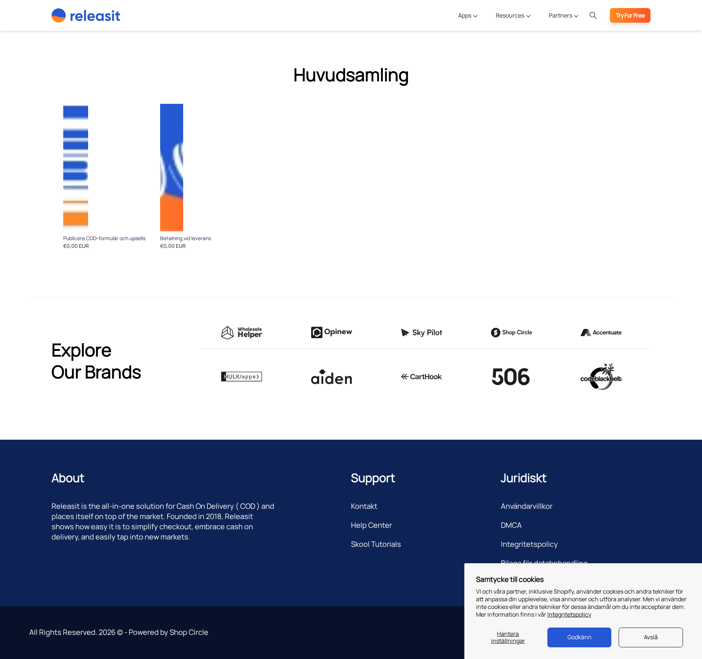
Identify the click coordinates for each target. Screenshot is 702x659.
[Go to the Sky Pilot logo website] (421, 333)
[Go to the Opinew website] (331, 332)
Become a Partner (563, 35)
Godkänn (579, 637)
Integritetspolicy (569, 614)
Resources (510, 15)
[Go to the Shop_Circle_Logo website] (511, 332)
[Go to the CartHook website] (421, 376)
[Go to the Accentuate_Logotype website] (601, 332)
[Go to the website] (331, 376)
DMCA (511, 525)
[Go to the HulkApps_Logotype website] (241, 377)
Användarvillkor (526, 506)
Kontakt (364, 506)
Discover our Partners (568, 50)
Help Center (371, 525)
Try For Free (630, 15)
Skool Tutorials (376, 544)
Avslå (651, 637)
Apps (465, 15)
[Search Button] (593, 15)
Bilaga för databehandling (544, 563)
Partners (561, 15)
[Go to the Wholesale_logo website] (241, 333)
